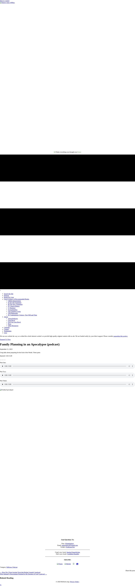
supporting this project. (120, 336)
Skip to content (4, 1)
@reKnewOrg (70, 547)
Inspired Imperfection (73, 552)
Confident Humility (73, 554)
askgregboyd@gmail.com (70, 545)
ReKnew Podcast (12, 567)
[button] (0, 585)
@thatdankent (69, 543)
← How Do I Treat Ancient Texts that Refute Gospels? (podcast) (20, 572)
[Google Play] (73, 564)
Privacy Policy (74, 582)
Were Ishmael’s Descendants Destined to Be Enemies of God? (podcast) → (23, 574)
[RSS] (77, 564)
